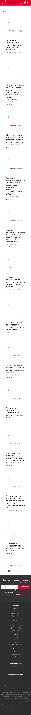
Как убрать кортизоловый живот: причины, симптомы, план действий (14, 45)
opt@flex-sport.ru (17, 671)
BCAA (15, 639)
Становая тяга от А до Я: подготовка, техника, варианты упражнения (15, 326)
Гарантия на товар (15, 628)
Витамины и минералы (15, 644)
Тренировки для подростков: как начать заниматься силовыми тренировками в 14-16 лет (15, 502)
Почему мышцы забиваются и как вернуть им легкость (15, 545)
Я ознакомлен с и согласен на (15, 594)
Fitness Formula (15, 654)
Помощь (15, 620)
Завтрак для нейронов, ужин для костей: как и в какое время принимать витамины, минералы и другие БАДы (15, 186)
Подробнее (9, 55)
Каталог (15, 634)
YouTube (15, 709)
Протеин (15, 637)
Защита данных (15, 613)
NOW (15, 659)
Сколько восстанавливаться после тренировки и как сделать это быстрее (15, 282)
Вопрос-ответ (15, 630)
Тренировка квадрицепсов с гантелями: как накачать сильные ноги (14, 413)
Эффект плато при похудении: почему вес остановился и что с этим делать (15, 138)
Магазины (15, 608)
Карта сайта (15, 616)
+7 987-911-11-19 (16, 667)
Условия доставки (15, 625)
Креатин (15, 642)
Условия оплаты (15, 623)
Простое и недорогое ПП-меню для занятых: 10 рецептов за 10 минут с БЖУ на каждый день (15, 236)
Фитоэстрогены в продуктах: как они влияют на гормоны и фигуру (15, 368)
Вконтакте (11, 709)
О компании (15, 605)
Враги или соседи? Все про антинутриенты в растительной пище (15, 456)
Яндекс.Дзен (20, 709)
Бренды (15, 649)
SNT (15, 651)
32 (21, 571)
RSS (26, 9)
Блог (15, 611)
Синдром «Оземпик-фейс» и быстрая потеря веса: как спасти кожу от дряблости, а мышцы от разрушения (15, 92)
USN (15, 656)
